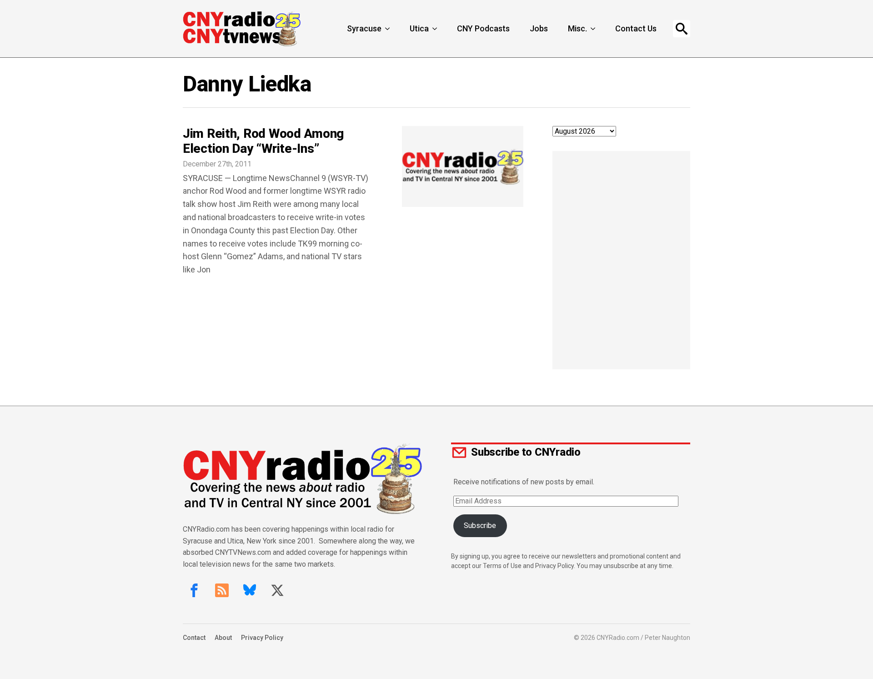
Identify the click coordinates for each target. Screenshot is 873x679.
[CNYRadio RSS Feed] (222, 590)
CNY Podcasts (483, 28)
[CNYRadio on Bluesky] (249, 590)
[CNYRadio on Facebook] (194, 590)
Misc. (577, 28)
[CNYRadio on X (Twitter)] (277, 590)
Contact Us (636, 28)
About (223, 637)
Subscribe (480, 525)
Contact (194, 637)
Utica (419, 28)
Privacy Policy (262, 637)
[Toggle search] (681, 28)
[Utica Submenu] (435, 28)
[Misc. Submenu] (594, 28)
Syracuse (364, 28)
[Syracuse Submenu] (388, 28)
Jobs (539, 28)
